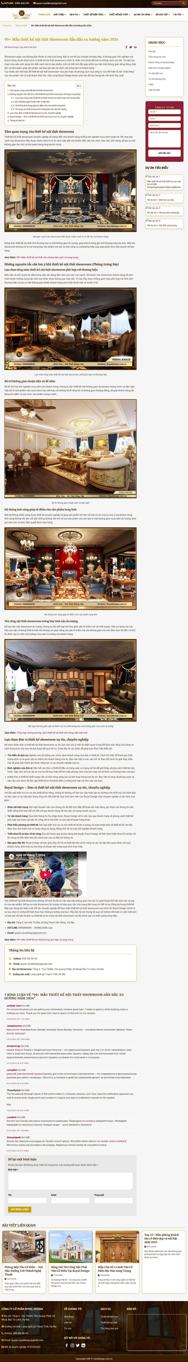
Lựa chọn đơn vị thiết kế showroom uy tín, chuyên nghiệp (35, 113)
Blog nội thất (21, 25)
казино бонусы (15, 1050)
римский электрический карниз (24, 1073)
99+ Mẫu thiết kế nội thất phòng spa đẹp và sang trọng (44, 939)
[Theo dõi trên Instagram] (72, 1346)
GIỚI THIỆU (58, 14)
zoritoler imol (14, 1005)
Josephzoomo (14, 1025)
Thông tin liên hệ (17, 120)
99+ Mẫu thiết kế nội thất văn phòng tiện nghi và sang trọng (47, 257)
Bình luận (13, 1169)
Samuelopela (14, 1137)
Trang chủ (6, 25)
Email (53, 1195)
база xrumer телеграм (18, 1029)
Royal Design (65, 75)
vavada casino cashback (113, 1141)
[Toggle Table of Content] (77, 86)
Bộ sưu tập (162, 14)
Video (151, 84)
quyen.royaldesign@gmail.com (51, 3)
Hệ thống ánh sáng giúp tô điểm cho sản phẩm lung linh (40, 105)
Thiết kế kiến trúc (93, 14)
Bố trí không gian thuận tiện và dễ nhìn (32, 102)
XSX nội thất (154, 90)
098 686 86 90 (20, 1333)
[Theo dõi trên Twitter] (78, 1346)
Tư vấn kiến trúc (155, 73)
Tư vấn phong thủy (157, 79)
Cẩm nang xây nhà (157, 57)
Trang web (99, 1195)
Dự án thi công (142, 14)
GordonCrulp (13, 1046)
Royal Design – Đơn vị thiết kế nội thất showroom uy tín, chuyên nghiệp (42, 117)
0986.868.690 (22, 3)
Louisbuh (11, 1117)
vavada (89, 1121)
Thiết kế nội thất (118, 14)
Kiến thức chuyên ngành (159, 68)
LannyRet (12, 1070)
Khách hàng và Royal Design (161, 62)
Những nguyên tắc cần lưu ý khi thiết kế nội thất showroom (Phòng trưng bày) (45, 94)
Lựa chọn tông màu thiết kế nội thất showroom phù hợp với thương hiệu (47, 98)
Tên (10, 1195)
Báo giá (151, 51)
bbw (9, 1104)
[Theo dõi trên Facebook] (67, 1346)
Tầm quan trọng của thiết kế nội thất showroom (31, 90)
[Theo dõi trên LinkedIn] (83, 1346)
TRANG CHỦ (44, 14)
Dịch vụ (74, 14)
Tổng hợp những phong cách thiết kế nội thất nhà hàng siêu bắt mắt (51, 732)
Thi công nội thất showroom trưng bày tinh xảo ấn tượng (41, 109)
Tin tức (177, 14)
